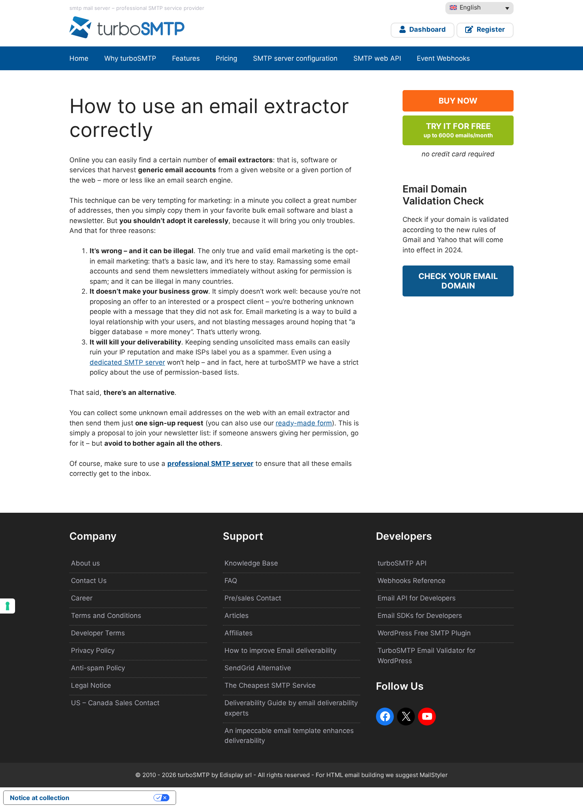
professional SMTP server (210, 463)
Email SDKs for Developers (420, 615)
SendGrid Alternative (257, 668)
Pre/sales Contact (252, 598)
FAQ (230, 581)
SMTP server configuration (295, 58)
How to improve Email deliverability (280, 650)
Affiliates (238, 633)
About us (85, 563)
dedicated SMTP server (127, 362)
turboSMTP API (402, 563)
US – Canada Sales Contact (115, 703)
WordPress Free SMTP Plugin (424, 633)
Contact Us (89, 581)
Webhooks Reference (411, 581)
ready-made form (304, 423)
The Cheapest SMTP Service (270, 685)
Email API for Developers (417, 598)
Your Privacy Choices (115, 798)
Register (490, 29)
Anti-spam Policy (98, 668)
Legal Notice (91, 685)
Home (78, 58)
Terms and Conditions (106, 615)
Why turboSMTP (130, 58)
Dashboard (427, 29)
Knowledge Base (251, 563)
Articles (236, 615)
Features (186, 58)
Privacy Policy (93, 650)
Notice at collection (39, 798)
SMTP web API (377, 58)
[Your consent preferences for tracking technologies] (7, 606)
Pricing (226, 58)
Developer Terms (98, 633)
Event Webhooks (443, 58)
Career (81, 598)
